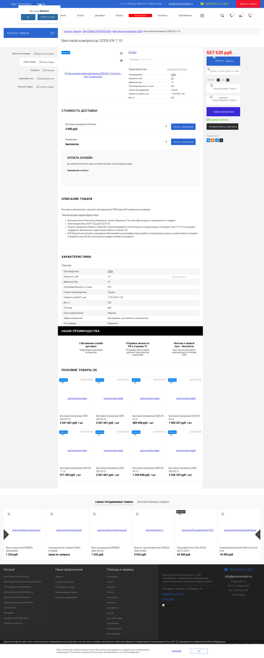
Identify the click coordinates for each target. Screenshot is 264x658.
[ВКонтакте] (208, 140)
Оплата (119, 15)
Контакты (163, 15)
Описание (34, 70)
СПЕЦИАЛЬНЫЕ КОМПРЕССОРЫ (18, 602)
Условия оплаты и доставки (223, 126)
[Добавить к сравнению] (121, 60)
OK (199, 651)
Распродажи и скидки (65, 587)
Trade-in (233, 100)
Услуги (80, 15)
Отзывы (110, 613)
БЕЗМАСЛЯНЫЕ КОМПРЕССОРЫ (18, 592)
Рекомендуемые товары (66, 592)
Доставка (100, 15)
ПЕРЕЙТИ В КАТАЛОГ (13, 623)
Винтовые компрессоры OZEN (128, 31)
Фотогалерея (113, 623)
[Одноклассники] (213, 140)
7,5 (172, 78)
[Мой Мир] (217, 140)
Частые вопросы (114, 628)
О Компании (112, 576)
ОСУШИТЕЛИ (10, 608)
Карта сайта (168, 599)
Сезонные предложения (66, 597)
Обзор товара (29, 62)
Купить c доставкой (183, 127)
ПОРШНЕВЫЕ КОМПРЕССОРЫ (17, 587)
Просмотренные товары (153, 502)
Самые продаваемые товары (114, 502)
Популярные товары (64, 582)
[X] (221, 140)
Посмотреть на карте (172, 594)
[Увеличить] (93, 75)
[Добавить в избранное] (121, 53)
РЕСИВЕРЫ (9, 613)
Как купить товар (114, 618)
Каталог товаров (18, 33)
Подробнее (176, 651)
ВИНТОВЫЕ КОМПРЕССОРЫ (97, 31)
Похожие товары (25, 87)
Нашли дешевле (227, 90)
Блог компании (113, 634)
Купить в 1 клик (232, 70)
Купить (230, 61)
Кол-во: (211, 79)
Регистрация (24, 4)
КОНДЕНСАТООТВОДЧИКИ (16, 618)
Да (28, 17)
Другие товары (178, 277)
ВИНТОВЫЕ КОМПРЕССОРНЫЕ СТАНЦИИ (22, 582)
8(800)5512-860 (217, 4)
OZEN (173, 75)
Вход (14, 4)
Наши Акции (140, 15)
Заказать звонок (248, 4)
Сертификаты (185, 15)
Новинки (59, 576)
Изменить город (48, 17)
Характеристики (26, 78)
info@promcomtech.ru (181, 3)
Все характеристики (177, 69)
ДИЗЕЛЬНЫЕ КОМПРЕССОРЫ (17, 597)
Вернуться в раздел (21, 53)
